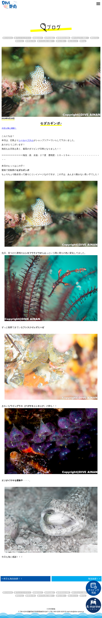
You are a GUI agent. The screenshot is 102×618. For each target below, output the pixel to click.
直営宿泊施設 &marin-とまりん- (93, 605)
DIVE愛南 (9, 4)
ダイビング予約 (93, 588)
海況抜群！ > (94, 579)
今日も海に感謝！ (9, 128)
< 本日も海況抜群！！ (12, 579)
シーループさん (26, 140)
